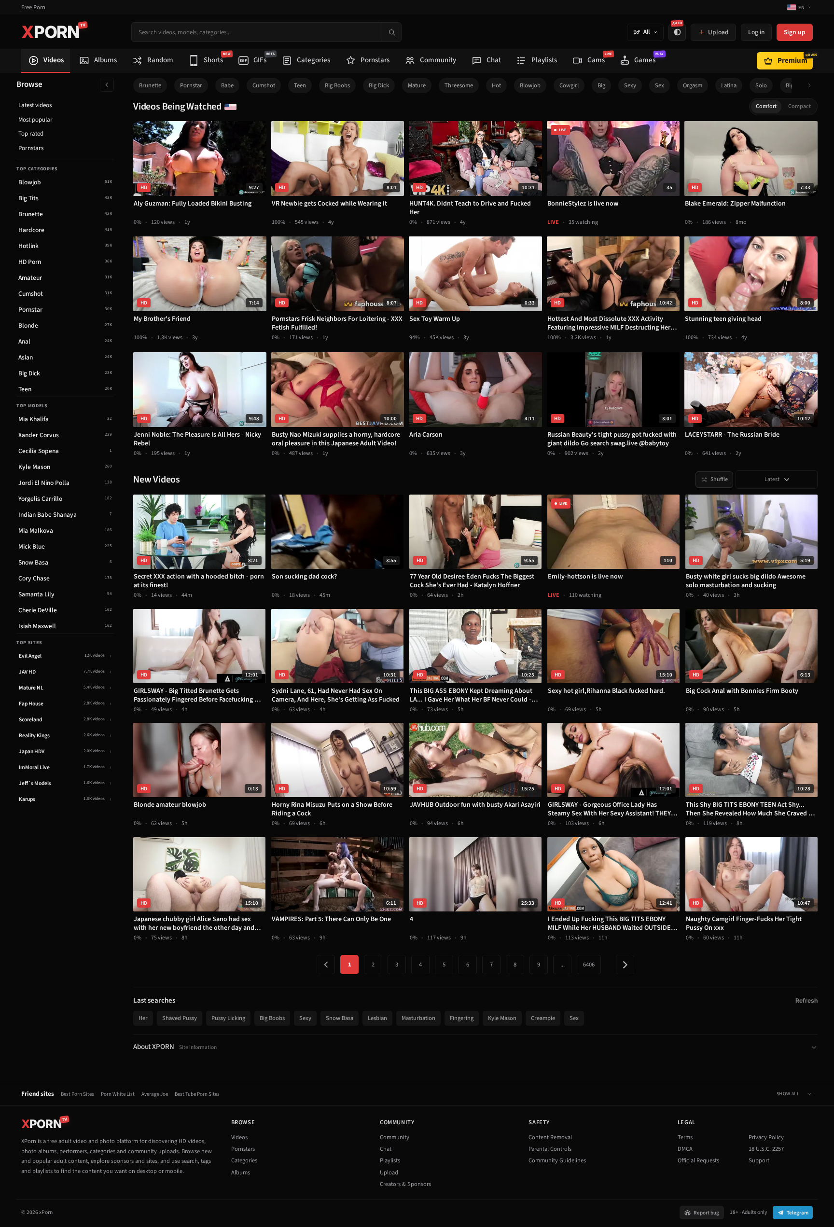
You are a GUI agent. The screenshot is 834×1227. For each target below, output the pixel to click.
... (562, 964)
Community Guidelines (557, 1160)
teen (300, 85)
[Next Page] (625, 964)
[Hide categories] (107, 85)
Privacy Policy (766, 1137)
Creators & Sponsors (405, 1184)
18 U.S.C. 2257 (766, 1148)
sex (659, 85)
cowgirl (569, 85)
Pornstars (30, 148)
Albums (240, 1172)
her (143, 1018)
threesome (459, 85)
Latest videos (35, 105)
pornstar (191, 85)
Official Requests (698, 1160)
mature (417, 85)
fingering (461, 1018)
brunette (150, 85)
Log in (756, 32)
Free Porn (33, 7)
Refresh (806, 1000)
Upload (389, 1172)
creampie (543, 1018)
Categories (244, 1160)
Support (759, 1160)
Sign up (795, 32)
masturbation (418, 1018)
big (601, 85)
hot (496, 85)
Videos (239, 1137)
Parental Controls (549, 1148)
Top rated (30, 133)
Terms (685, 1137)
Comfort (766, 106)
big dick (379, 85)
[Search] (391, 32)
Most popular (35, 119)
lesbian (377, 1018)
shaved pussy (179, 1018)
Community (394, 1137)
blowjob (530, 85)
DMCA (685, 1148)
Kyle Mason (502, 1018)
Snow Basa (339, 1018)
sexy (630, 85)
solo (761, 85)
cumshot (263, 85)
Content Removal (550, 1137)
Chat (385, 1148)
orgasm (692, 85)
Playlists (390, 1160)
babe (227, 85)
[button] (812, 86)
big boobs (337, 85)
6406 (589, 964)
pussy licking (228, 1018)
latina (729, 85)
